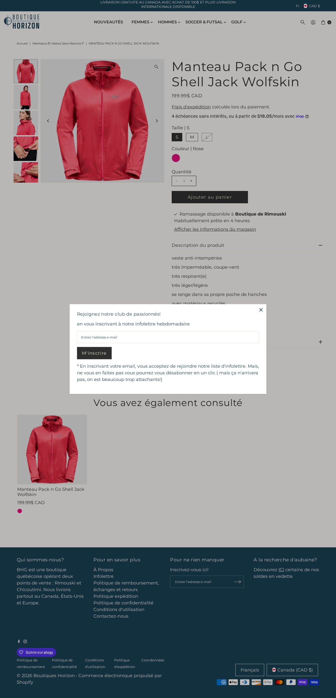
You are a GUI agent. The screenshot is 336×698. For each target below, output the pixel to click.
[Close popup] (261, 309)
